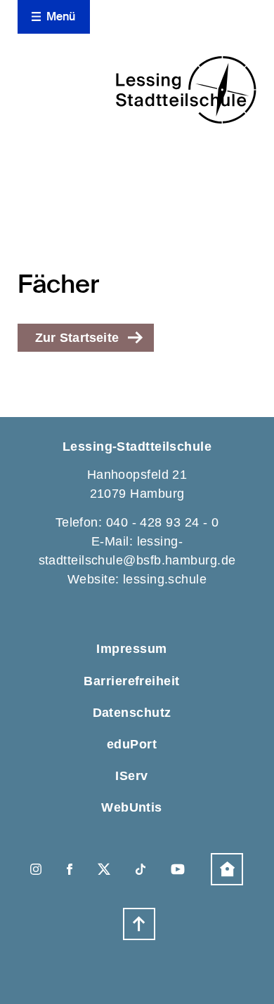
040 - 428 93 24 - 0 (162, 522)
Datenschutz (132, 713)
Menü (61, 16)
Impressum (131, 649)
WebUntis (131, 807)
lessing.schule (165, 579)
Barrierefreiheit (131, 681)
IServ (131, 776)
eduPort (132, 744)
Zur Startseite (77, 338)
